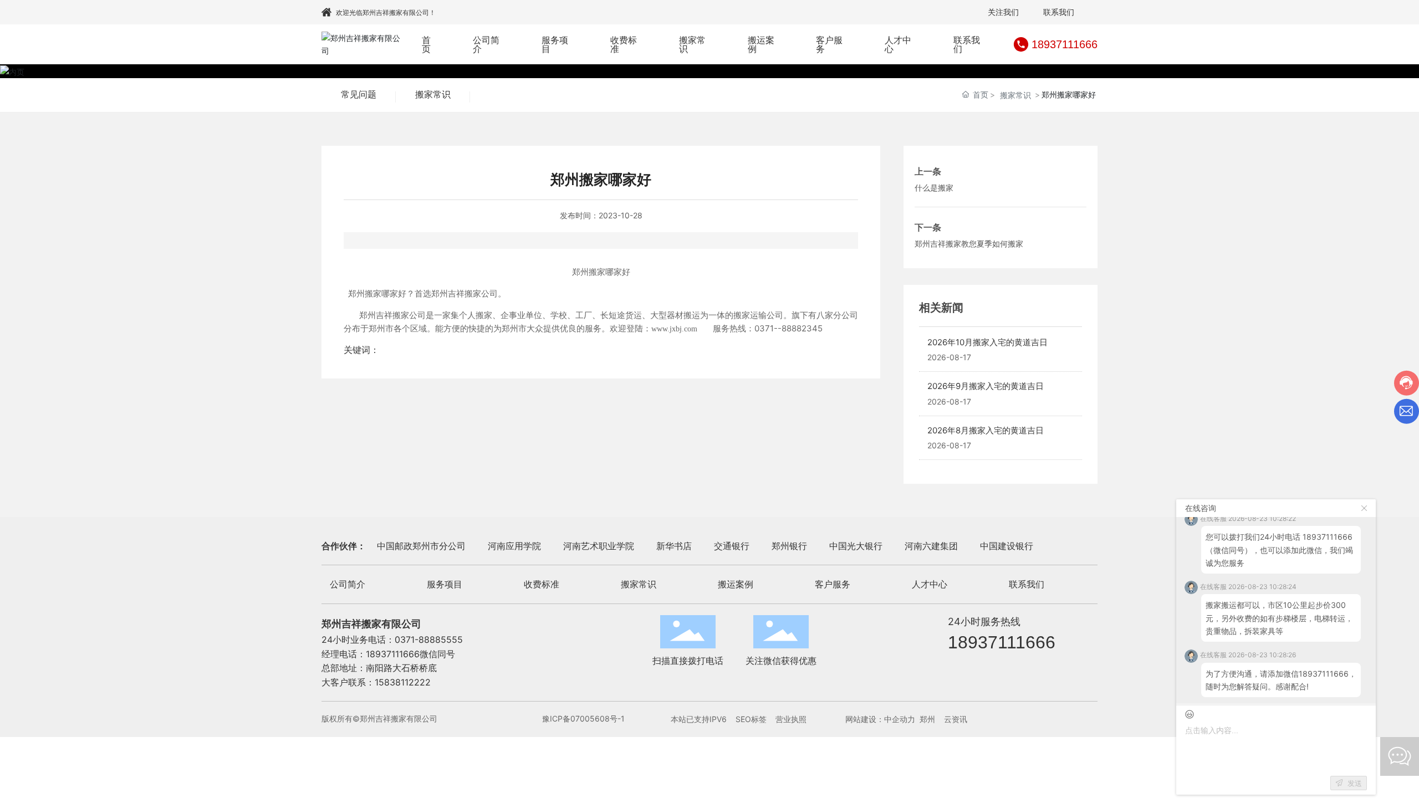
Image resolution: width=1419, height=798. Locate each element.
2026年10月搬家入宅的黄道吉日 (987, 342)
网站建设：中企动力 (880, 719)
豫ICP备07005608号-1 (583, 718)
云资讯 (955, 719)
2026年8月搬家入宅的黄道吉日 (985, 430)
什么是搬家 (934, 187)
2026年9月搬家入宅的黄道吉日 (985, 386)
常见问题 (358, 94)
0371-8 (409, 639)
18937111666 (1065, 44)
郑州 (927, 719)
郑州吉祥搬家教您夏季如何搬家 (969, 243)
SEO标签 (751, 719)
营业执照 (791, 719)
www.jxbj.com (674, 329)
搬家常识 (433, 94)
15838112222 (403, 682)
